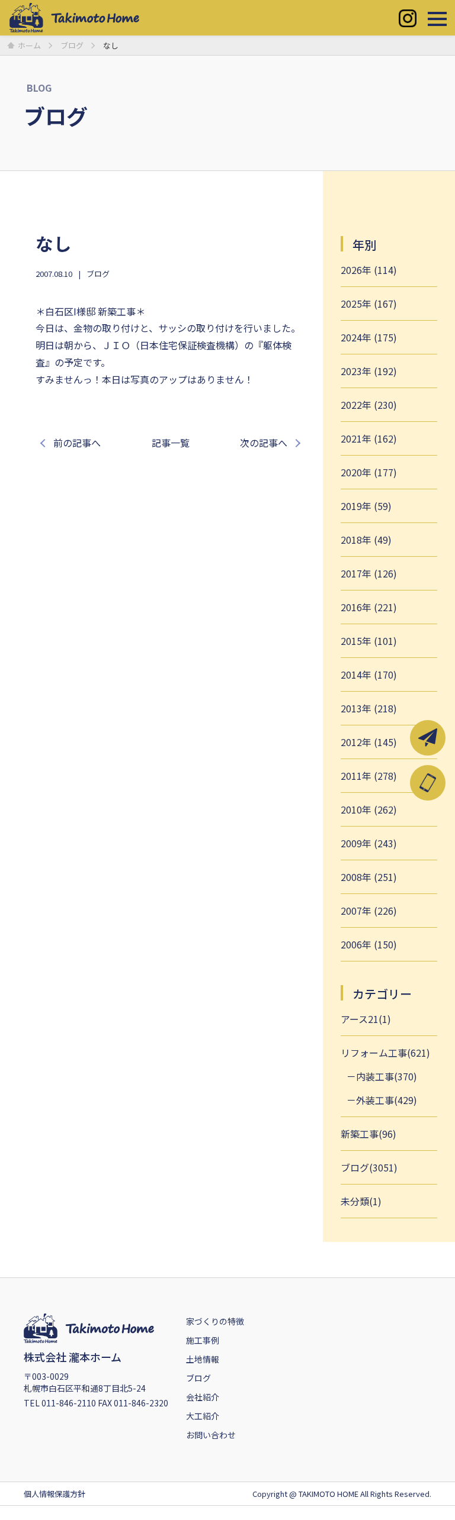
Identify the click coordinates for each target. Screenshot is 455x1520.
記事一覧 (171, 442)
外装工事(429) (386, 1100)
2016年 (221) (369, 607)
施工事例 (202, 1340)
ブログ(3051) (369, 1167)
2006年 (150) (369, 944)
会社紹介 (202, 1397)
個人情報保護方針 (54, 1493)
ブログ (98, 273)
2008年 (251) (369, 877)
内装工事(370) (386, 1076)
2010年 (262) (369, 809)
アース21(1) (366, 1019)
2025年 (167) (369, 303)
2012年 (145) (369, 742)
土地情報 (202, 1359)
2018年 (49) (366, 540)
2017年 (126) (369, 573)
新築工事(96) (368, 1134)
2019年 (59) (366, 506)
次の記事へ (263, 442)
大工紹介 (202, 1416)
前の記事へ (77, 442)
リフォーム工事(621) (385, 1052)
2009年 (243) (369, 843)
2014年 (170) (369, 674)
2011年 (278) (369, 776)
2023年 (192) (369, 371)
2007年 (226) (369, 910)
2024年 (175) (369, 337)
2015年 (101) (369, 641)
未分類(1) (361, 1201)
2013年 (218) (369, 708)
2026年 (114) (369, 270)
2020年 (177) (369, 472)
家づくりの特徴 (215, 1321)
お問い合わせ (211, 1435)
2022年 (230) (369, 405)
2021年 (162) (369, 438)
